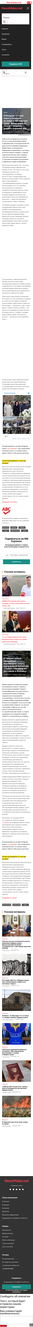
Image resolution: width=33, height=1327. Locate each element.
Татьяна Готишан (7, 1092)
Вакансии (5, 1211)
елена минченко (6, 904)
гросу (5, 530)
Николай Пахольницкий (9, 644)
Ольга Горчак (7, 674)
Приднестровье (7, 1233)
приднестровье (16, 904)
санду (24, 530)
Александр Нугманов (8, 1019)
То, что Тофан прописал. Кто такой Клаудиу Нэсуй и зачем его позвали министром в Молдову (14, 639)
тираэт (25, 904)
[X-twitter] (13, 1189)
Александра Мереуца (9, 608)
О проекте (5, 1201)
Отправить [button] (3, 1326)
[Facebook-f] (10, 1189)
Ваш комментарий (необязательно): (11, 1312)
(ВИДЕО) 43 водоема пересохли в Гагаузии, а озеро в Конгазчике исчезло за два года (16, 603)
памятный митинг (15, 530)
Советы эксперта (8, 1243)
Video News (5, 598)
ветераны (13, 527)
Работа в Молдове (8, 1240)
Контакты (5, 1208)
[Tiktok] (19, 1189)
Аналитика (5, 634)
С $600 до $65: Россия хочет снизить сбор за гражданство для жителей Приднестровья (15, 1088)
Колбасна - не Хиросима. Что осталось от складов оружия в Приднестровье (15, 1016)
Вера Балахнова (8, 132)
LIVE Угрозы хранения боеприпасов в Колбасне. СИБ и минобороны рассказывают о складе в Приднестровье (14, 1052)
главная (22, 527)
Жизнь (5, 112)
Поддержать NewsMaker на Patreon (14, 1218)
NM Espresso (6, 1230)
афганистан (6, 527)
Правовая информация (10, 1215)
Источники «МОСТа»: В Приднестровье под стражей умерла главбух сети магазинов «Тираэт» (15, 981)
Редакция (5, 1205)
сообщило (5, 822)
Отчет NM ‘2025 (7, 1247)
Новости (6, 655)
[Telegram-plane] (23, 1189)
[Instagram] (16, 1189)
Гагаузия (5, 1237)
